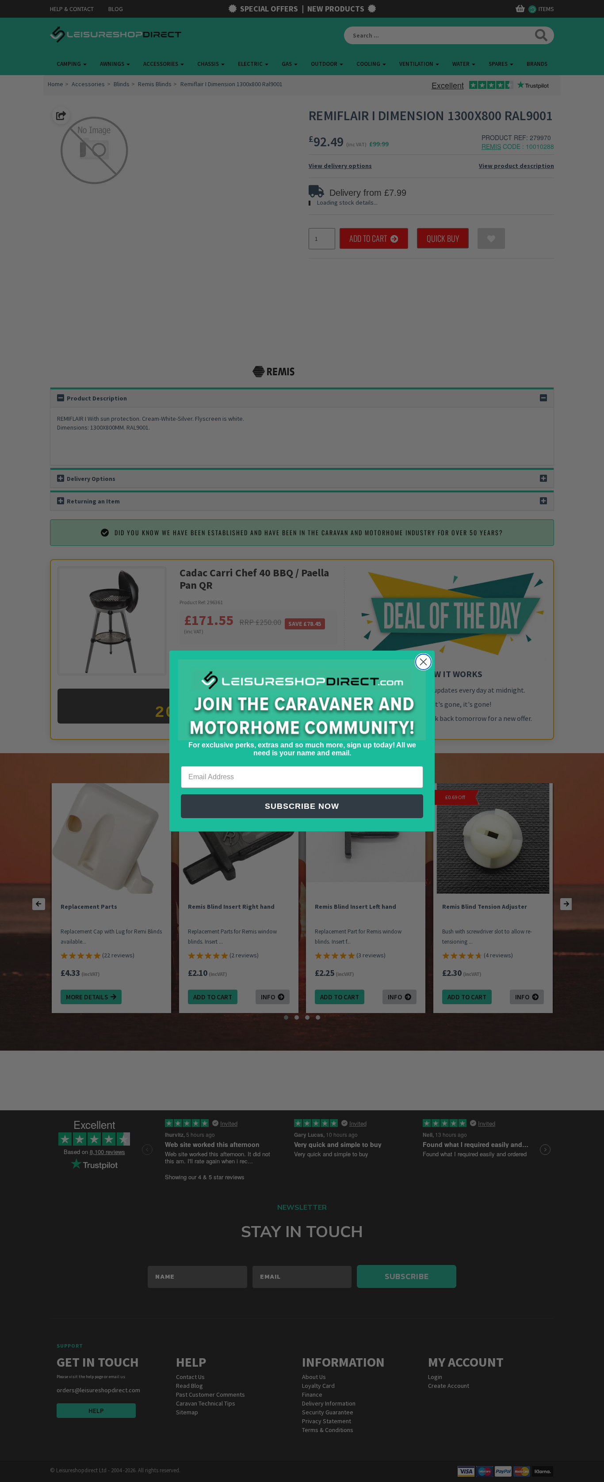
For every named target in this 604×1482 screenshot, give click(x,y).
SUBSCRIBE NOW (302, 806)
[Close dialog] (423, 662)
